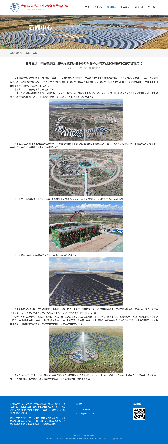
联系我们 (138, 7)
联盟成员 (125, 7)
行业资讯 (27, 53)
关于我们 (98, 7)
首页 (87, 7)
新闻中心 (111, 7)
